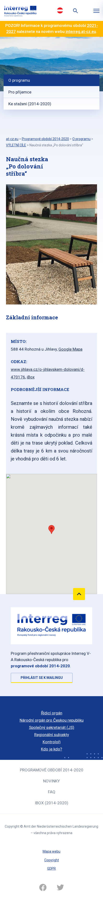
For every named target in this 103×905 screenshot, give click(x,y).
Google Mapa (70, 349)
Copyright (51, 860)
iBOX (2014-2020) (51, 802)
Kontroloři (52, 741)
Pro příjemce (19, 92)
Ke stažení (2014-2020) (29, 103)
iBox (30, 377)
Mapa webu (51, 851)
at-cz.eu (12, 139)
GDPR (51, 868)
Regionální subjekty (51, 734)
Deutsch (60, 10)
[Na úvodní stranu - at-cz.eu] (20, 10)
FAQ (51, 791)
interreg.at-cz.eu (81, 31)
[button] (51, 529)
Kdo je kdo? (51, 749)
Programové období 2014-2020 (51, 770)
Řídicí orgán (51, 713)
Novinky (51, 781)
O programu (19, 80)
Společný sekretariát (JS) (51, 727)
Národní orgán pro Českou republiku (52, 720)
